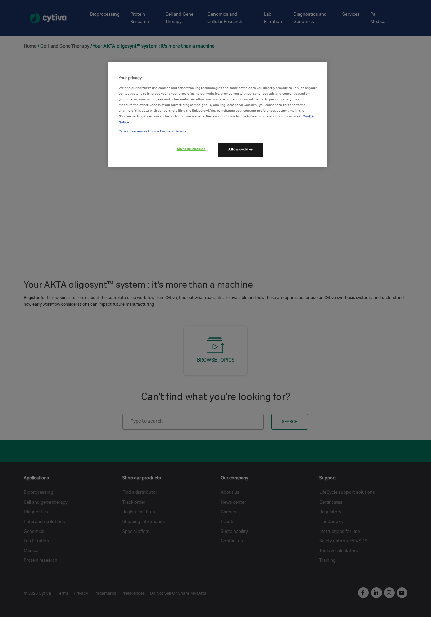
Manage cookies (191, 149)
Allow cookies (240, 149)
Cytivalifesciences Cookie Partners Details (152, 131)
